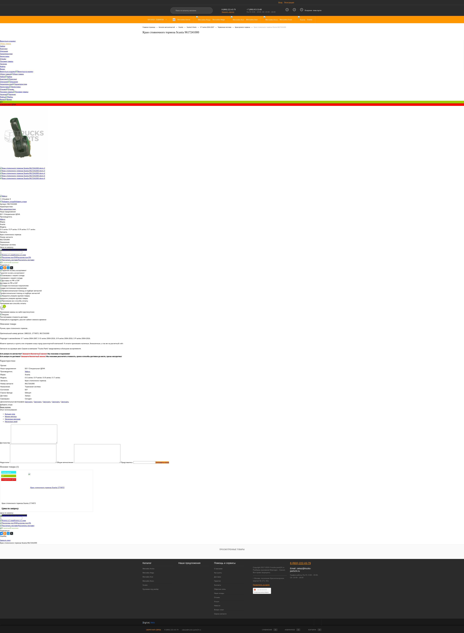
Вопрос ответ (219, 610)
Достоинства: (5, 443)
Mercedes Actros (148, 569)
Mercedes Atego (148, 573)
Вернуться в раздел (8, 71)
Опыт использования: (8, 410)
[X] (11, 267)
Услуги (216, 601)
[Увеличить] (24, 166)
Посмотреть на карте (261, 585)
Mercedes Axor (148, 577)
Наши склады (219, 593)
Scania (145, 585)
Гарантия (217, 581)
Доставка (217, 577)
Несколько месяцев (12, 419)
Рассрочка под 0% (23, 257)
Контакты (217, 585)
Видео (2, 99)
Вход (280, 2)
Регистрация (289, 2)
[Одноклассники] (4, 267)
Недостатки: (5, 462)
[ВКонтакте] (1, 267)
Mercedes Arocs (148, 581)
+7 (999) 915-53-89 (254, 9)
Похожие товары (6, 92)
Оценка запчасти (220, 614)
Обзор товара (5, 74)
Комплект (3, 79)
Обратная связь (220, 589)
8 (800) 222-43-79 (229, 9)
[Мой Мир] (8, 267)
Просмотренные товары (232, 549)
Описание (4, 82)
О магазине (218, 569)
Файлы (2, 97)
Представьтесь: (127, 462)
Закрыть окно (5, 540)
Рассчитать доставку (26, 260)
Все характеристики (8, 209)
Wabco (2, 219)
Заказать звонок (228, 12)
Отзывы (3, 89)
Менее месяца (11, 416)
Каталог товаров (156, 20)
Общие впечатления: (65, 462)
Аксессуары (4, 87)
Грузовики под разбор (150, 589)
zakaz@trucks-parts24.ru (191, 630)
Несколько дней (11, 422)
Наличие (3, 94)
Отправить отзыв (162, 462)
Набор (2, 77)
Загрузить (29, 402)
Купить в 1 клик (20, 255)
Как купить (218, 573)
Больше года (10, 414)
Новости (217, 606)
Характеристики (6, 84)
